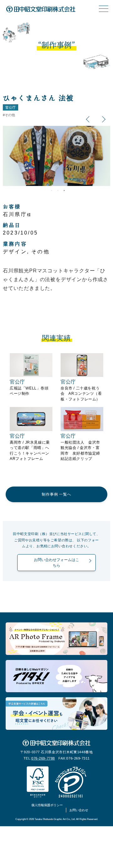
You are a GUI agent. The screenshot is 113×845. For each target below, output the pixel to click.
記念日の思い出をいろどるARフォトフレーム (56, 638)
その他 (10, 115)
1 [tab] (50, 191)
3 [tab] (63, 191)
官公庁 (10, 107)
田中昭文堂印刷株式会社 (40, 9)
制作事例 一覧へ (56, 494)
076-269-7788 (43, 758)
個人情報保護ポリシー (47, 805)
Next (104, 119)
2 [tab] (56, 191)
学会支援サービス (56, 713)
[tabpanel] (56, 156)
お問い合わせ (78, 810)
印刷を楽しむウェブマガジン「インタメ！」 (56, 676)
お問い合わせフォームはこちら (56, 563)
